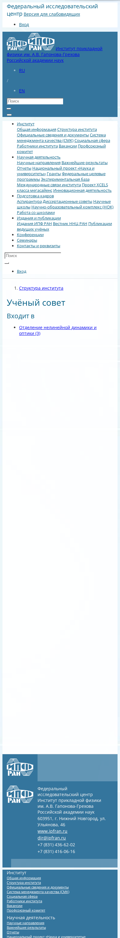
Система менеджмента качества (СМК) (61, 137)
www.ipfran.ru (52, 831)
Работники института (37, 146)
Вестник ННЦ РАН (70, 223)
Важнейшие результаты (85, 162)
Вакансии (68, 146)
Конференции (30, 234)
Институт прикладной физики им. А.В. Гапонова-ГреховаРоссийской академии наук (54, 54)
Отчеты (24, 168)
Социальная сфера (92, 140)
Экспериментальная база (65, 179)
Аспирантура (29, 201)
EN (22, 91)
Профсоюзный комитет (26, 910)
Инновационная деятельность (82, 190)
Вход (24, 24)
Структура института (77, 129)
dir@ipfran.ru (52, 838)
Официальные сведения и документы (53, 135)
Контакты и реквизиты (38, 245)
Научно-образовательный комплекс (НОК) (72, 207)
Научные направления (39, 162)
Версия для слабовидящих (52, 14)
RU (22, 70)
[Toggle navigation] (9, 115)
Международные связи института (49, 184)
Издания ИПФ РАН (34, 223)
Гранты (54, 173)
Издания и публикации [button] (39, 218)
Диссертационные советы (67, 201)
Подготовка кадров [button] (35, 196)
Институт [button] (25, 124)
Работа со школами (36, 212)
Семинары (27, 240)
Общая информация (36, 129)
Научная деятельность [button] (39, 157)
